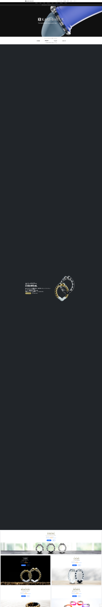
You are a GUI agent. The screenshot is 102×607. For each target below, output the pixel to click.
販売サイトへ (28, 293)
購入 (53, 540)
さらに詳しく (49, 540)
